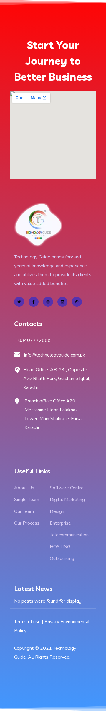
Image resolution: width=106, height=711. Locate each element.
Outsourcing (62, 558)
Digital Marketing (67, 499)
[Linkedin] (62, 302)
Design (57, 511)
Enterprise (60, 523)
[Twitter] (19, 302)
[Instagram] (48, 302)
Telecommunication (69, 535)
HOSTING (60, 546)
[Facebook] (34, 302)
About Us (24, 488)
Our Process (26, 523)
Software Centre (67, 488)
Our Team (24, 511)
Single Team (26, 499)
